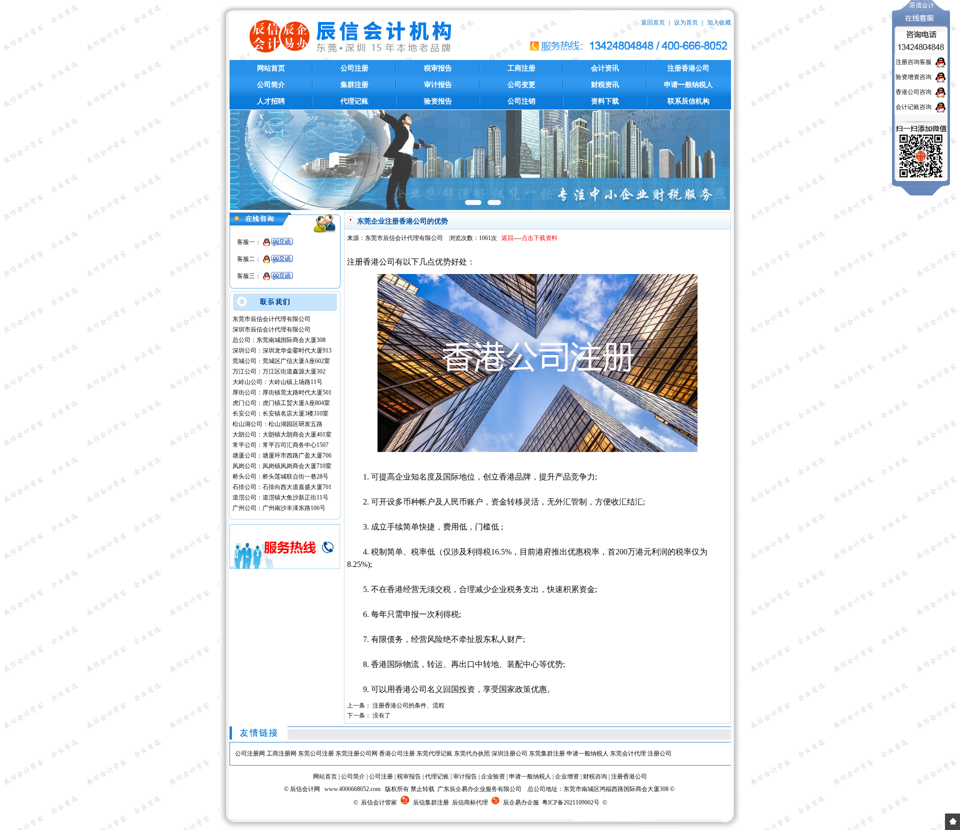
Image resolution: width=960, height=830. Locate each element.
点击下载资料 (540, 238)
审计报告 (438, 84)
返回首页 (653, 22)
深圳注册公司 (510, 753)
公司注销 (522, 101)
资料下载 (605, 101)
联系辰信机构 (689, 101)
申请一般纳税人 (688, 84)
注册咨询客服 (914, 62)
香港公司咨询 (914, 92)
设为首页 (686, 22)
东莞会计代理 (628, 753)
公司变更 (522, 84)
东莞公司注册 (316, 753)
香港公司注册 (397, 753)
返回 (508, 238)
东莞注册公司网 (357, 753)
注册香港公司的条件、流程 (408, 705)
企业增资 (567, 776)
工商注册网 (281, 753)
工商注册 (522, 68)
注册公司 (660, 753)
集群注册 (354, 84)
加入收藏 (719, 22)
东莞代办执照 (472, 753)
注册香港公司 (689, 68)
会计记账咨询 (914, 107)
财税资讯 (605, 84)
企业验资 (493, 776)
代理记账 (354, 101)
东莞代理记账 (434, 753)
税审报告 (438, 68)
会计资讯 (605, 68)
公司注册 (354, 68)
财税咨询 (595, 776)
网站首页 (271, 68)
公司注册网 (250, 753)
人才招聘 (271, 101)
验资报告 (438, 101)
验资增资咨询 (914, 77)
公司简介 (271, 84)
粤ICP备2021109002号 (571, 802)
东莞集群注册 (547, 753)
